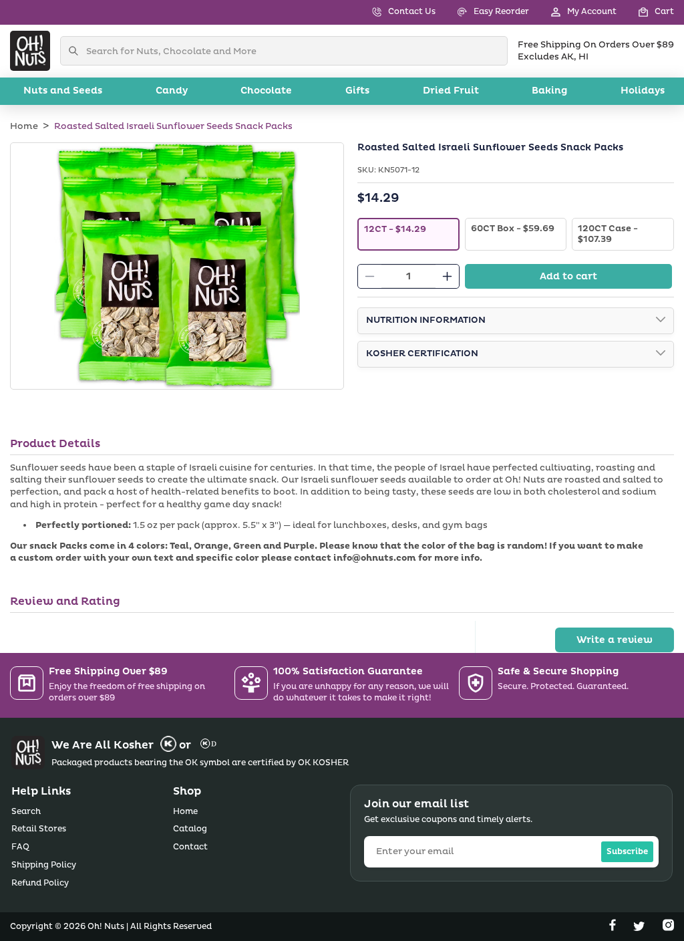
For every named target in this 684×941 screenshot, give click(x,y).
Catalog (190, 829)
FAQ (20, 847)
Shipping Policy (43, 865)
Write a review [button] (614, 640)
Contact (190, 847)
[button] (645, 12)
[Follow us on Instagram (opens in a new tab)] (668, 927)
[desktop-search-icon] (77, 50)
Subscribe (627, 852)
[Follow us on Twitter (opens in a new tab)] (640, 927)
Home (24, 126)
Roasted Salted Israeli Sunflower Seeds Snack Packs (173, 126)
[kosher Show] (660, 354)
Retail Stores (38, 829)
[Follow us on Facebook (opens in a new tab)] (614, 927)
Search (26, 812)
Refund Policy (40, 883)
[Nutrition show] (660, 321)
